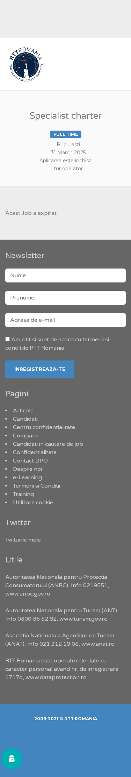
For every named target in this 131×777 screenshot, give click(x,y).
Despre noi (27, 469)
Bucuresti (68, 144)
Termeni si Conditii (36, 485)
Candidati (25, 418)
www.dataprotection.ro (56, 677)
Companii (25, 435)
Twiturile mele (23, 539)
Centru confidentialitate (44, 427)
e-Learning (27, 477)
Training (23, 494)
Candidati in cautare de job (48, 444)
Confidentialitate (35, 452)
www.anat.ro (98, 643)
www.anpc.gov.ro (27, 593)
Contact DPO (30, 460)
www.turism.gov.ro (83, 618)
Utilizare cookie (33, 502)
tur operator (68, 168)
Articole (23, 410)
